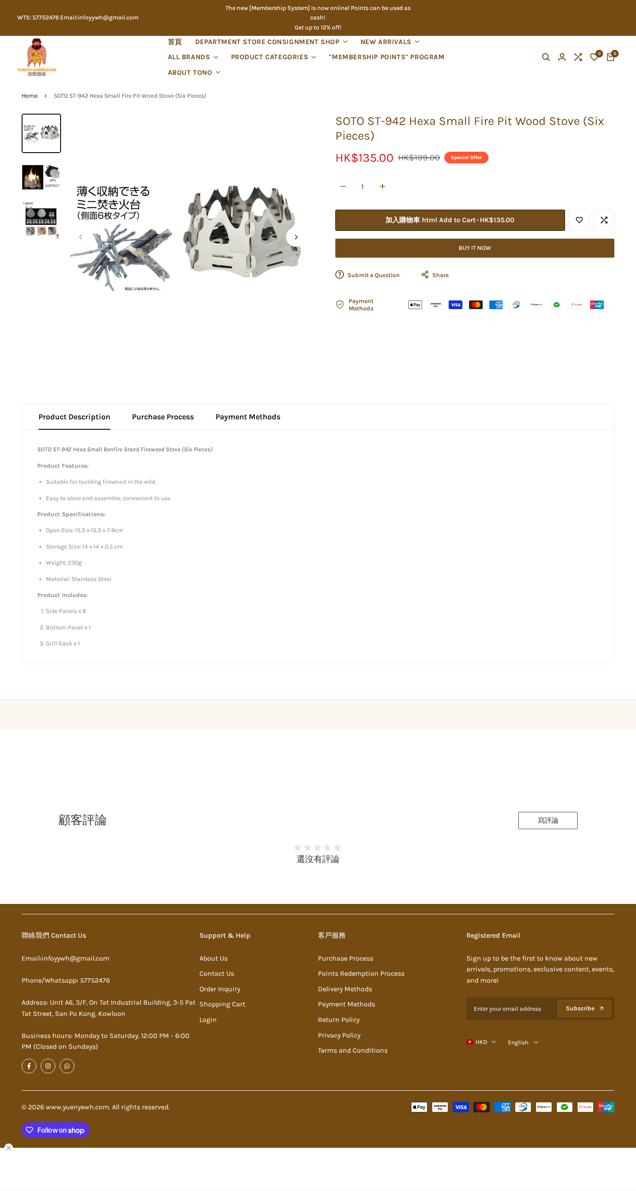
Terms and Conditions (353, 1050)
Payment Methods (247, 416)
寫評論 (548, 820)
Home (30, 95)
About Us (213, 958)
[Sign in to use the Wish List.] (579, 220)
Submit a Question (373, 275)
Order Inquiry (219, 989)
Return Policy (339, 1019)
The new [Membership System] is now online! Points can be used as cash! (318, 12)
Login (208, 1019)
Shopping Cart (222, 1004)
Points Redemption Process (361, 973)
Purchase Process (163, 416)
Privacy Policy (339, 1035)
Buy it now (475, 248)
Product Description (74, 416)
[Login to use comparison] (604, 220)
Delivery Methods (345, 989)
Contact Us (216, 973)
